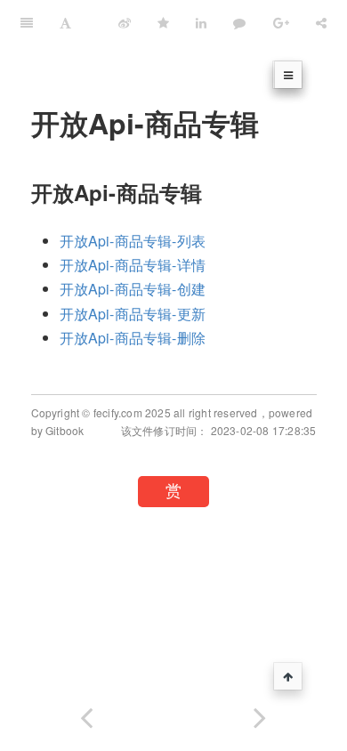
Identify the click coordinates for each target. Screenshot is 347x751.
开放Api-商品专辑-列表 (133, 240)
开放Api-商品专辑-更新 (133, 313)
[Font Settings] (65, 22)
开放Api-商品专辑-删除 (133, 337)
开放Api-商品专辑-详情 (133, 264)
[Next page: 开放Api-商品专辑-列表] (260, 714)
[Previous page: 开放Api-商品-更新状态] (87, 714)
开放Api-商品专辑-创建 (133, 289)
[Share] (321, 22)
